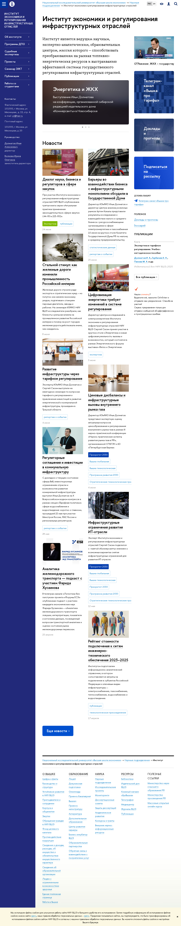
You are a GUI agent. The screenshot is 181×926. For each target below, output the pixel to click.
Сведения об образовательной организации (51, 871)
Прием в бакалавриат (80, 796)
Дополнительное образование (78, 820)
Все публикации (145, 277)
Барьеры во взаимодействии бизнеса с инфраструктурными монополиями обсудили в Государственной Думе (108, 188)
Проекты (10, 61)
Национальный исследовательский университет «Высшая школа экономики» (81, 760)
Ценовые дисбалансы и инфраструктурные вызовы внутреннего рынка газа (106, 402)
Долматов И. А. (142, 257)
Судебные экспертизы (12, 53)
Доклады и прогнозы (146, 219)
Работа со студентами (12, 85)
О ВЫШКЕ (48, 774)
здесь (33, 915)
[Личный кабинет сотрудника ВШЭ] (168, 4)
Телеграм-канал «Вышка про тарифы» (153, 90)
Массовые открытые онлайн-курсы (158, 805)
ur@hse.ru (17, 115)
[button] (45, 102)
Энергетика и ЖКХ (75, 89)
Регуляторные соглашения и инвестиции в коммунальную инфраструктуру (62, 464)
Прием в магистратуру (75, 807)
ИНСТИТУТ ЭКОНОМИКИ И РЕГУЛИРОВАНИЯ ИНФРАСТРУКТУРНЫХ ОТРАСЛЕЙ (18, 20)
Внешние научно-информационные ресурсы (104, 829)
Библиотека (127, 778)
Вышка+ (73, 801)
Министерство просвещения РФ (157, 796)
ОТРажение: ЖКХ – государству (154, 64)
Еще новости (57, 730)
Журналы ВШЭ (128, 809)
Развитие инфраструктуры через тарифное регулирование (62, 374)
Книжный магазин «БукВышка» (130, 793)
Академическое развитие (103, 814)
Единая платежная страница (51, 896)
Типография (127, 799)
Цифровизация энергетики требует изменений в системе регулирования (105, 301)
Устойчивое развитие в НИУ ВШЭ (53, 793)
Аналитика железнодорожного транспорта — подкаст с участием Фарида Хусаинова (62, 578)
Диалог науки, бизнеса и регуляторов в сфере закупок (61, 184)
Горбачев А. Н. (159, 257)
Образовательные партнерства (78, 844)
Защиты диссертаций (105, 807)
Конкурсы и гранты (104, 820)
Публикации (12, 76)
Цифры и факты (50, 778)
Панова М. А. (141, 261)
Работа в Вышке (50, 902)
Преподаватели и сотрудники (51, 801)
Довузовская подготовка (75, 785)
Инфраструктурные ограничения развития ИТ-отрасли (105, 527)
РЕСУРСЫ (127, 774)
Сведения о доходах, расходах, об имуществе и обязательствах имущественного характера (53, 854)
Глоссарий (139, 225)
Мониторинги (102, 795)
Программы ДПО (15, 44)
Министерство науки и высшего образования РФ (158, 787)
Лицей (72, 778)
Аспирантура (75, 813)
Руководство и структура (49, 785)
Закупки (46, 816)
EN (154, 3)
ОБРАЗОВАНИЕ (78, 774)
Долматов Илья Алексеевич (13, 145)
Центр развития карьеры (77, 828)
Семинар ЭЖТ (13, 68)
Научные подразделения (137, 760)
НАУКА (99, 774)
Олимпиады (74, 791)
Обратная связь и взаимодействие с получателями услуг (79, 854)
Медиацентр (127, 804)
